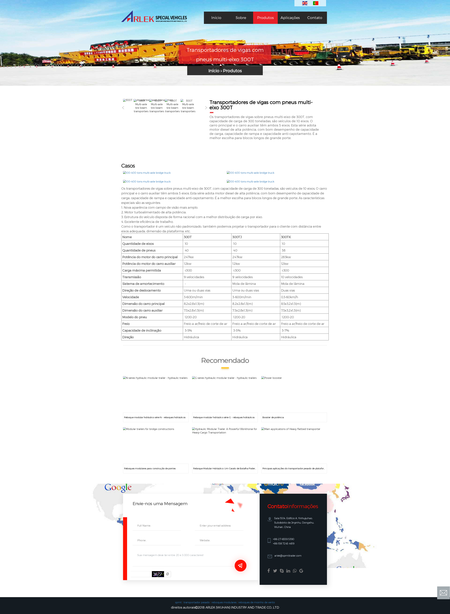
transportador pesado (197, 602)
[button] (123, 107)
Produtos (265, 17)
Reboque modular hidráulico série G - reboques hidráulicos (224, 417)
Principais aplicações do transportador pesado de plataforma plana (294, 468)
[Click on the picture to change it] (167, 574)
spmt (178, 602)
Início (216, 17)
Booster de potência (273, 417)
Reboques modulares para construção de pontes (150, 468)
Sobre (241, 17)
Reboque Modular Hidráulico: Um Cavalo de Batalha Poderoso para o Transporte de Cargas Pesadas (225, 468)
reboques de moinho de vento (256, 602)
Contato (314, 17)
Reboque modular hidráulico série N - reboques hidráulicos (154, 417)
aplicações (290, 17)
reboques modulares (224, 602)
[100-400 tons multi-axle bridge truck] (147, 172)
